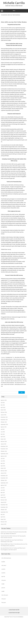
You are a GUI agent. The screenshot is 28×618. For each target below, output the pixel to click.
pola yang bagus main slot (7, 373)
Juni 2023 (3, 490)
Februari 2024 (4, 470)
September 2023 (4, 482)
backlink (3, 561)
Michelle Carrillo (14, 2)
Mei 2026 (3, 404)
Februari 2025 (4, 441)
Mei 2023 (3, 492)
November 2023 (4, 477)
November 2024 (4, 448)
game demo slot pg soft (14, 369)
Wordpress (20, 616)
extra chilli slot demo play (18, 368)
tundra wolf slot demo (9, 384)
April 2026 (3, 407)
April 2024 (3, 465)
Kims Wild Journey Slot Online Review (14, 22)
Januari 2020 (3, 524)
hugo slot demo (13, 371)
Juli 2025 (2, 429)
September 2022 (4, 512)
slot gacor (3, 580)
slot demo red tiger (16, 377)
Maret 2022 (3, 519)
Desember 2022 (4, 504)
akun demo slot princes (20, 357)
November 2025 (4, 419)
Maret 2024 (3, 468)
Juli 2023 (2, 487)
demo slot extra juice (18, 359)
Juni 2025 (3, 431)
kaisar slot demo (21, 371)
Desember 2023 (4, 475)
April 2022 (3, 516)
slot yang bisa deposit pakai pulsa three (13, 380)
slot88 (2, 583)
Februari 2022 (4, 521)
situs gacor (3, 565)
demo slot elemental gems (7, 359)
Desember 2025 (4, 417)
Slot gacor (3, 602)
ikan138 (3, 576)
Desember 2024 (4, 446)
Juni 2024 (3, 460)
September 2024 (4, 453)
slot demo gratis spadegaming (15, 375)
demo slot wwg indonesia (6, 368)
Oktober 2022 (4, 509)
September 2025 (4, 424)
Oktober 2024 (4, 451)
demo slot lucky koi (16, 360)
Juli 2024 (2, 458)
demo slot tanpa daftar (20, 366)
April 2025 (3, 436)
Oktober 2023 (4, 480)
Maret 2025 (3, 439)
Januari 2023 (3, 502)
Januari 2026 (3, 414)
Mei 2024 (3, 463)
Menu (14, 10)
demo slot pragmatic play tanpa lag (15, 364)
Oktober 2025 (4, 422)
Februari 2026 (4, 412)
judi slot (3, 587)
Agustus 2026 (3, 400)
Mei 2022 (3, 514)
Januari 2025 (3, 443)
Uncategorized (9, 357)
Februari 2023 (4, 499)
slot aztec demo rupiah (18, 373)
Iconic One (6, 616)
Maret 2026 (3, 409)
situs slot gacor (4, 595)
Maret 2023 (3, 497)
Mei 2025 (3, 434)
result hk (3, 569)
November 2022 (4, 507)
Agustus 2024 (3, 456)
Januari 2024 (3, 473)
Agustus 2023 (3, 485)
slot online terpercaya (6, 558)
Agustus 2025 (3, 426)
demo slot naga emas (11, 362)
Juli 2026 (2, 402)
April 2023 (3, 495)
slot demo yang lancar (9, 379)
